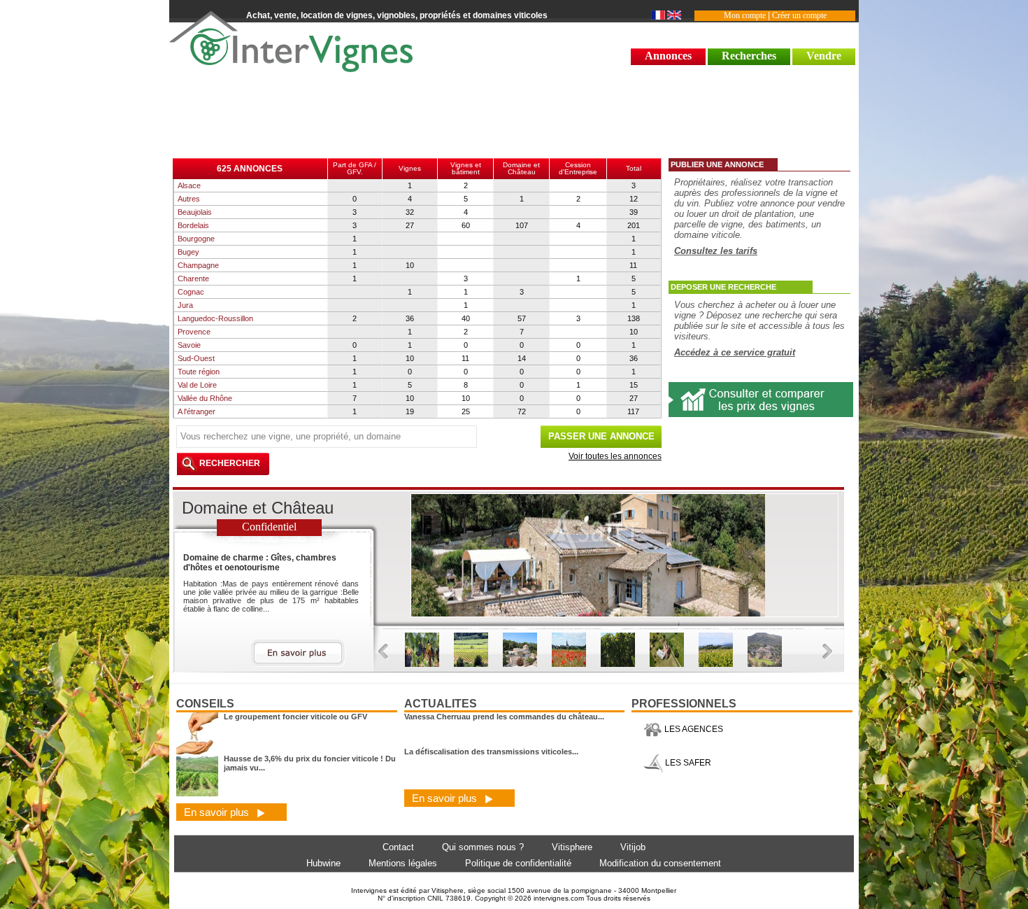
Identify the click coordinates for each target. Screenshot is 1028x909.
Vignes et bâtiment (465, 168)
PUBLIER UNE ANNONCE (717, 164)
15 (633, 385)
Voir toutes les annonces (615, 456)
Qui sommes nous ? (483, 847)
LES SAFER (687, 763)
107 (521, 225)
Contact (398, 847)
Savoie (189, 345)
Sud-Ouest (196, 358)
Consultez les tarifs (715, 251)
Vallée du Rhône (205, 398)
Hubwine (323, 863)
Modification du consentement (660, 863)
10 (410, 265)
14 (521, 358)
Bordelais (193, 225)
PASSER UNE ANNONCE (601, 436)
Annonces (668, 56)
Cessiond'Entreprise (578, 168)
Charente (193, 278)
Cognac (191, 292)
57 (521, 318)
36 (410, 318)
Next (827, 652)
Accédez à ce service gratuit (734, 352)
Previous (383, 652)
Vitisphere (572, 847)
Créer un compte (799, 15)
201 (633, 225)
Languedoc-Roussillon (215, 318)
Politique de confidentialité (518, 863)
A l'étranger (196, 411)
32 (410, 212)
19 (410, 411)
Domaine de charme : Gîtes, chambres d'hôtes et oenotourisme (259, 562)
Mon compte (745, 15)
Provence (194, 331)
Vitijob (632, 847)
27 (410, 225)
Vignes (410, 168)
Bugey (188, 252)
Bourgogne (196, 238)
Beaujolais (195, 212)
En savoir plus (218, 812)
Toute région (199, 371)
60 (466, 225)
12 (633, 199)
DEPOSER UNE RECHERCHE (723, 287)
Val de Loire (197, 385)
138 (633, 318)
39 (633, 212)
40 (466, 318)
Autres (189, 199)
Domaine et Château (521, 168)
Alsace (189, 185)
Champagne (198, 265)
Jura (185, 305)
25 (466, 411)
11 (633, 265)
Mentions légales (403, 863)
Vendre (823, 56)
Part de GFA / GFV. (354, 168)
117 (633, 411)
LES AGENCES (692, 729)
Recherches (749, 56)
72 (521, 411)
